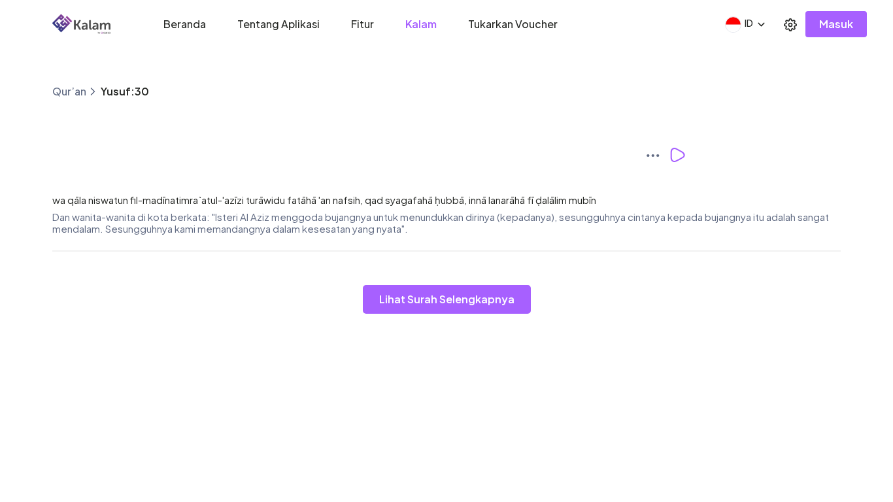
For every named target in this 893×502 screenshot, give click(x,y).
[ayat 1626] (657, 155)
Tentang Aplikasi (278, 24)
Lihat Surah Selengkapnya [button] (446, 299)
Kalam (421, 24)
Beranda (184, 24)
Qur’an (69, 91)
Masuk (836, 24)
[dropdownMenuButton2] (790, 24)
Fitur (362, 24)
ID (748, 23)
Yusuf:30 (125, 91)
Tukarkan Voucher (513, 24)
